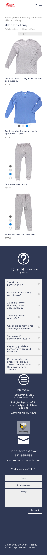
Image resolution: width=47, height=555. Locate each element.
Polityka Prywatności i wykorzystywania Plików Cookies (23, 405)
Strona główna (12, 18)
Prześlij (35, 510)
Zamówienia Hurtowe (23, 413)
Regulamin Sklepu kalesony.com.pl (23, 396)
